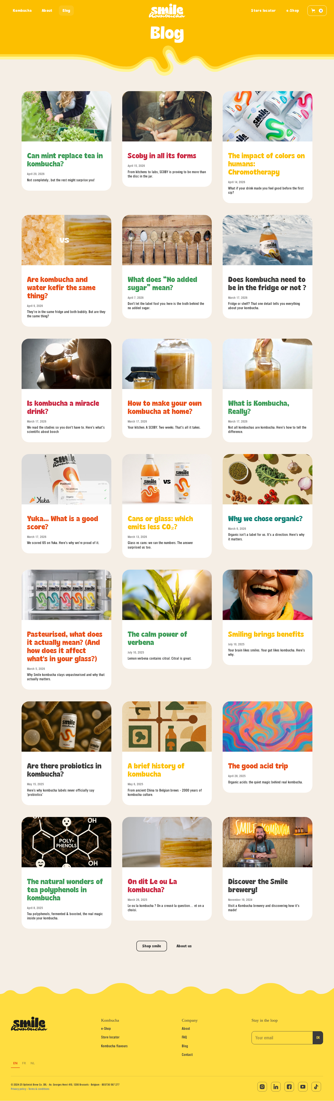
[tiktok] (316, 1086)
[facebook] (289, 1086)
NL (32, 1063)
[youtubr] (303, 1086)
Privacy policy (18, 1089)
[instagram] (262, 1086)
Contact (187, 1054)
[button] (317, 10)
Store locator (110, 1037)
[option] (15, 1064)
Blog (185, 1046)
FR (24, 1063)
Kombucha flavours (114, 1046)
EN (15, 1063)
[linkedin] (276, 1086)
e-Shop (106, 1028)
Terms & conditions (38, 1089)
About (186, 1028)
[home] (167, 11)
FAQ (184, 1037)
